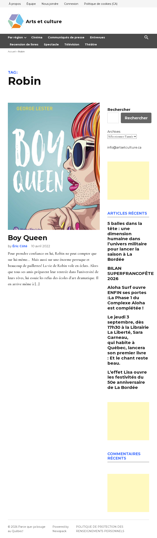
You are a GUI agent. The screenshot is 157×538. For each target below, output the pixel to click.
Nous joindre (50, 4)
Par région (15, 37)
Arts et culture (44, 21)
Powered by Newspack (60, 529)
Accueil (12, 51)
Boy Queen (27, 237)
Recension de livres (24, 44)
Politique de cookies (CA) (100, 4)
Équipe (31, 4)
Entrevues (97, 37)
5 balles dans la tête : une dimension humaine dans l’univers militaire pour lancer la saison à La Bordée (127, 241)
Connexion (71, 4)
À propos (15, 4)
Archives (113, 131)
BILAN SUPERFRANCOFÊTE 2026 (130, 273)
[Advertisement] (128, 181)
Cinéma (36, 37)
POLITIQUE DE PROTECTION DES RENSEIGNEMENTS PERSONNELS (100, 529)
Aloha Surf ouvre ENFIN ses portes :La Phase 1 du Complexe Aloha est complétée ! (126, 298)
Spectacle (51, 44)
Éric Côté (19, 246)
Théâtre (91, 44)
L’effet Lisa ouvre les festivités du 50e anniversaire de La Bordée (127, 379)
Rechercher (118, 109)
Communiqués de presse (66, 37)
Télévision (71, 44)
